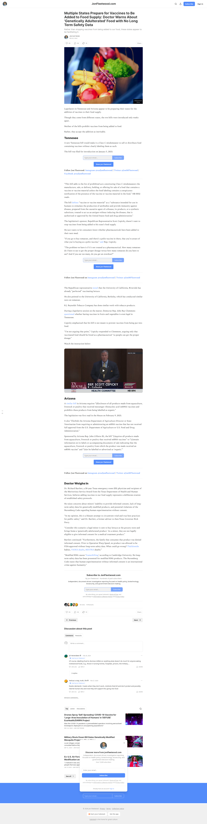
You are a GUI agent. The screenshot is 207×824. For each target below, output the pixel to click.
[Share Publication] (180, 4)
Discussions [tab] (81, 709)
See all (68, 776)
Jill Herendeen (74, 655)
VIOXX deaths (77, 549)
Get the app (114, 814)
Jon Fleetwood (74, 36)
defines (75, 202)
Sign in (200, 4)
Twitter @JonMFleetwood (126, 170)
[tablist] (73, 635)
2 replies (74, 673)
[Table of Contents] (2, 412)
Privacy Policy (119, 782)
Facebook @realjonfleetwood (77, 173)
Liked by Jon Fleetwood (78, 658)
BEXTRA (89, 549)
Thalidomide (133, 546)
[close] (124, 743)
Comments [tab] (69, 636)
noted (95, 288)
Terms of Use (114, 780)
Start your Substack (97, 814)
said (102, 242)
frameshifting (92, 555)
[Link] (61, 138)
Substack (93, 819)
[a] (103, 371)
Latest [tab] (72, 709)
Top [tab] (67, 709)
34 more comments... (71, 698)
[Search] (176, 4)
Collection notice (118, 809)
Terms (108, 809)
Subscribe (189, 4)
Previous (72, 620)
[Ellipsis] (141, 655)
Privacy (102, 809)
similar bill (71, 403)
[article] (103, 723)
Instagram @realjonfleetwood (98, 170)
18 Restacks (90, 605)
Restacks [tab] (78, 636)
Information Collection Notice (102, 782)
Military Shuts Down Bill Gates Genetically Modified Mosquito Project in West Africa (89, 738)
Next (136, 620)
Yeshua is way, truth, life (78, 680)
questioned (69, 314)
